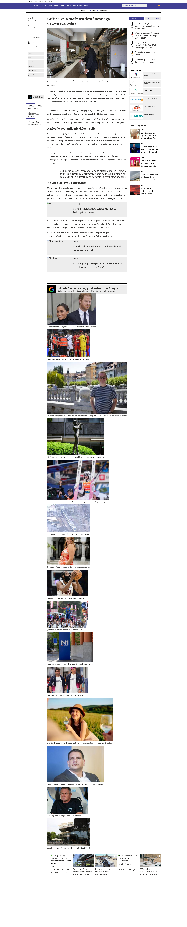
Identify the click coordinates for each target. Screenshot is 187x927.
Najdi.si (41, 1)
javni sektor (31, 75)
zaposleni (31, 66)
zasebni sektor (32, 70)
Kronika (86, 5)
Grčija (30, 53)
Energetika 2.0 (85, 10)
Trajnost (94, 10)
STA (36, 21)
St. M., (30, 21)
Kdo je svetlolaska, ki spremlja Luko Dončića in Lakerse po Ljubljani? (146, 45)
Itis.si (45, 1)
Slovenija (48, 5)
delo (29, 57)
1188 (50, 1)
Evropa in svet (59, 5)
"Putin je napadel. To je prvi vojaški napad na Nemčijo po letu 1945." (147, 35)
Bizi (36, 1)
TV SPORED (29, 1)
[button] (27, 5)
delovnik (30, 62)
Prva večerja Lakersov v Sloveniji (145, 53)
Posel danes (77, 5)
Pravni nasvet (103, 10)
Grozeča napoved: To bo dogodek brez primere (145, 60)
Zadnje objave (153, 18)
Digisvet (68, 5)
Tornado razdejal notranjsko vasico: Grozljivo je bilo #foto (147, 26)
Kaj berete (136, 18)
